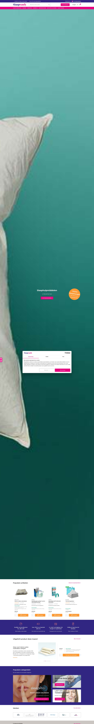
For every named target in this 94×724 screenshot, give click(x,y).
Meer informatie (77, 638)
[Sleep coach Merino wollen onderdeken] (21, 592)
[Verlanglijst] (77, 4)
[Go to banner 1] (32, 688)
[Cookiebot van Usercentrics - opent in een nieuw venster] (65, 353)
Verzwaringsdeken (70, 601)
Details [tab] (47, 356)
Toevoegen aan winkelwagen (71, 655)
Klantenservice (68, 1)
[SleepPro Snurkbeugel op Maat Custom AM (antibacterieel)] (38, 592)
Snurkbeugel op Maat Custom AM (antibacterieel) (38, 602)
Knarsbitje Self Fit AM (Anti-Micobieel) (55, 602)
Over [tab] (63, 356)
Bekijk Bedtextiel (59, 684)
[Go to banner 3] (67, 695)
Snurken (24, 8)
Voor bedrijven (65, 4)
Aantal (61, 655)
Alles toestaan (62, 370)
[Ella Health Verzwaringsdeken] (72, 592)
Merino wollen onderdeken (21, 601)
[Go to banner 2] (67, 681)
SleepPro (33, 599)
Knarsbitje (29, 8)
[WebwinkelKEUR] (55, 4)
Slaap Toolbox (61, 8)
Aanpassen (46, 370)
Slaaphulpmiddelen (17, 8)
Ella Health (67, 599)
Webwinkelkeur (78, 1)
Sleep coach (17, 599)
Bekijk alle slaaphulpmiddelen (74, 582)
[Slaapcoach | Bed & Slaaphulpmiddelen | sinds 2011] (20, 4)
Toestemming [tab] (30, 356)
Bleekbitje (35, 8)
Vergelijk (22, 602)
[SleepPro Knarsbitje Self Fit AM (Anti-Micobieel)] (55, 592)
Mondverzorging (42, 8)
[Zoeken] (49, 4)
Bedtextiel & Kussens (52, 8)
